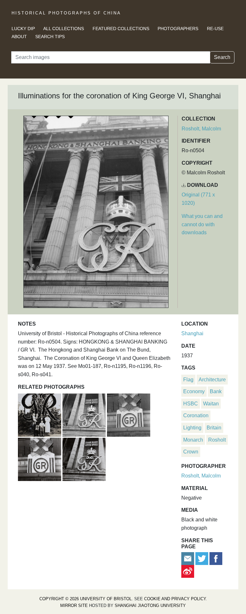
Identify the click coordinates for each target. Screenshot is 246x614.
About (19, 36)
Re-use (215, 28)
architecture (212, 379)
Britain (214, 427)
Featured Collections (121, 28)
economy (194, 391)
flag (188, 379)
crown (190, 451)
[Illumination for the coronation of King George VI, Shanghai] (128, 414)
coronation (196, 415)
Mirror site (74, 605)
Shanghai (192, 333)
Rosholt (217, 440)
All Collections (63, 28)
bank (216, 391)
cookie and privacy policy (175, 598)
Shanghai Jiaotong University (150, 605)
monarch (193, 440)
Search (222, 57)
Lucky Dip (23, 28)
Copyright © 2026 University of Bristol (85, 598)
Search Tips (50, 36)
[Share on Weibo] (187, 571)
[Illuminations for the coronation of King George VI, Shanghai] (84, 414)
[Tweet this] (202, 558)
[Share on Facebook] (215, 558)
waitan (211, 403)
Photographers (178, 28)
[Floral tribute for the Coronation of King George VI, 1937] (40, 414)
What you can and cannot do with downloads (202, 224)
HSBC (190, 403)
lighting (192, 427)
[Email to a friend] (188, 558)
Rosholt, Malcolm (201, 128)
